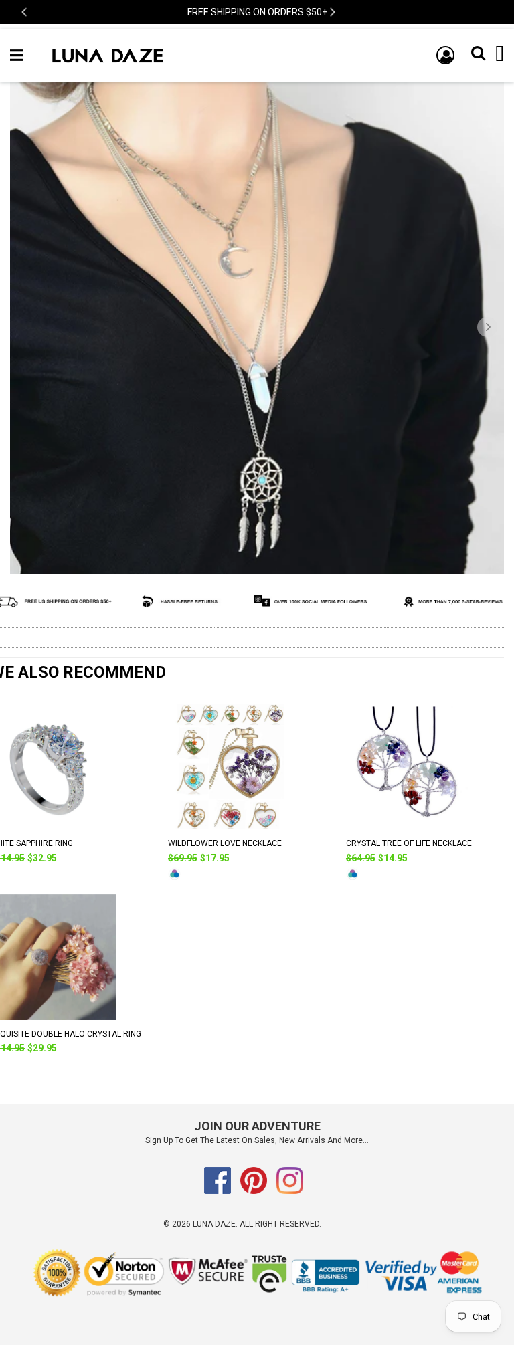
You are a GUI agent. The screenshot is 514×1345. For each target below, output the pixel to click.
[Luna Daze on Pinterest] (253, 1191)
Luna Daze (214, 1224)
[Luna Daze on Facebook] (217, 1191)
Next (331, 12)
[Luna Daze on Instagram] (289, 1191)
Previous (25, 12)
